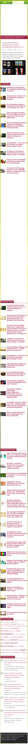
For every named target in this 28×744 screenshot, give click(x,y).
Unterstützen (20, 736)
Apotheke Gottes (14, 622)
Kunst (10, 637)
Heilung (18, 631)
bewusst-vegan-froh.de (14, 734)
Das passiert (3, 625)
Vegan (23, 649)
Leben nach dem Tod (17, 637)
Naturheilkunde (11, 643)
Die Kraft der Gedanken (10, 626)
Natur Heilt (17, 646)
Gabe (8, 628)
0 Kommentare (19, 49)
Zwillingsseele (23, 652)
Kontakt (2, 737)
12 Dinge (2, 622)
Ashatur (4, 49)
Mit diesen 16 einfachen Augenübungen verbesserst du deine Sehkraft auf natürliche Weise (14, 675)
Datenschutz (15, 737)
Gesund (16, 628)
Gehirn (11, 628)
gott (10, 631)
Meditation (14, 640)
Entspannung (3, 628)
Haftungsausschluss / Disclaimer (8, 739)
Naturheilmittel (7, 646)
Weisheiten (7, 652)
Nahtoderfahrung (22, 640)
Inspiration (22, 634)
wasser (2, 652)
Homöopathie (7, 633)
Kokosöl (2, 637)
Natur (2, 643)
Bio (23, 624)
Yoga (11, 652)
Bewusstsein (14, 624)
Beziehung (20, 624)
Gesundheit (4, 631)
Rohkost (21, 646)
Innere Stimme (16, 634)
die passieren (19, 626)
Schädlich (3, 650)
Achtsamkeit (7, 622)
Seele (7, 650)
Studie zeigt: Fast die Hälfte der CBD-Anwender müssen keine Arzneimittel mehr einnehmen (15, 712)
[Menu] (2, 2)
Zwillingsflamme (16, 652)
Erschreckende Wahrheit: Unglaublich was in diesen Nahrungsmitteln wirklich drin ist (12, 45)
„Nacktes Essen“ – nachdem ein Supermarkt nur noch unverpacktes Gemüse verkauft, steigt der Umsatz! (15, 699)
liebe (2, 640)
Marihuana (7, 640)
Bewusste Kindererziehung (5, 624)
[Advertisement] (14, 20)
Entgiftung (25, 625)
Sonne (11, 650)
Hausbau (13, 631)
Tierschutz (16, 650)
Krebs (6, 637)
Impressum (8, 737)
